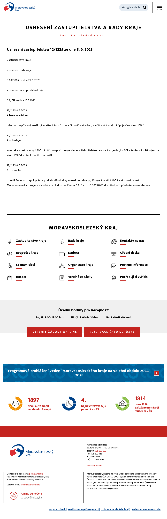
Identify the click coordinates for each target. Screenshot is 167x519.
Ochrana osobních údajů (115, 509)
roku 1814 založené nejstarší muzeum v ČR (147, 404)
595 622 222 (100, 451)
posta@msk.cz (36, 474)
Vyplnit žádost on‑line (54, 331)
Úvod (63, 35)
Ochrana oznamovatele (146, 509)
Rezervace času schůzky (112, 331)
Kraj (74, 35)
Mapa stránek (57, 509)
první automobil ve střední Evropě (39, 404)
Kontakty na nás (94, 466)
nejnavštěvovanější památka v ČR (93, 404)
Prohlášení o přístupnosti (83, 509)
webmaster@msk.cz (30, 485)
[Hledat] (144, 7)
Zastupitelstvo (92, 35)
